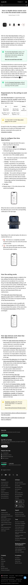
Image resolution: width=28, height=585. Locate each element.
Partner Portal (17, 561)
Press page (3, 561)
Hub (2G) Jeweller (12, 99)
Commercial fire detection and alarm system (7, 517)
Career (2, 564)
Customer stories (4, 512)
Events (2, 563)
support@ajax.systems (7, 454)
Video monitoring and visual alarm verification (20, 550)
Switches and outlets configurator (19, 536)
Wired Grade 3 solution (5, 520)
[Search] (26, 5)
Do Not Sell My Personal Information (8, 579)
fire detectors (13, 359)
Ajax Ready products (5, 494)
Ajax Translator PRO (19, 492)
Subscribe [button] (4, 446)
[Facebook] (2, 475)
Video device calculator (19, 528)
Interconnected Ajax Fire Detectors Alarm (14, 361)
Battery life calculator (19, 530)
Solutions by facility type (5, 514)
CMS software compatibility (20, 523)
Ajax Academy (18, 559)
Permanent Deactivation (14, 82)
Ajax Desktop (17, 485)
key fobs (14, 374)
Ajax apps (21, 101)
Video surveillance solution (6, 522)
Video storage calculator (19, 527)
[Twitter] (13, 475)
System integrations (5, 492)
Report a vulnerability (19, 575)
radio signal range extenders (16, 340)
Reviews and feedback (5, 570)
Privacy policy (11, 575)
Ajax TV (16, 491)
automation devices (15, 348)
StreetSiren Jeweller (10, 402)
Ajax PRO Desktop (18, 487)
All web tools (17, 540)
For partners (17, 557)
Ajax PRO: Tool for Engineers (20, 483)
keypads (14, 367)
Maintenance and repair (19, 514)
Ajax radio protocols (5, 498)
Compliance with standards (20, 516)
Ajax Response (18, 489)
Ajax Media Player (18, 496)
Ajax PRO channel (4, 568)
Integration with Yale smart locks (6, 525)
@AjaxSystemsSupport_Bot (8, 456)
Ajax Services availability (19, 525)
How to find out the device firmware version (15, 408)
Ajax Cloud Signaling (19, 494)
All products (3, 489)
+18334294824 (5, 453)
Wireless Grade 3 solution (6, 519)
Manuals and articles (19, 512)
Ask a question (5, 458)
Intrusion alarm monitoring (20, 547)
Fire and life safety (4, 485)
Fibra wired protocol (4, 496)
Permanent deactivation (7, 305)
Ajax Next (3, 566)
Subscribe (4, 435)
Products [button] (20, 1)
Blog (2, 557)
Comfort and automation (5, 487)
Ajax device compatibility (19, 521)
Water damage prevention (6, 527)
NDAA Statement (12, 577)
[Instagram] (9, 475)
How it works (3, 530)
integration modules (6, 132)
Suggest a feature (6, 469)
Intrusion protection (4, 482)
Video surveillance (4, 483)
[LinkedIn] (17, 475)
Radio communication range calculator (20, 533)
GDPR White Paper (4, 577)
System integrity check (7, 43)
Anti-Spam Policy (19, 579)
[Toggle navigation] (26, 2)
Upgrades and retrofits (5, 529)
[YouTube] (6, 475)
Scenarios (17, 498)
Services (2, 491)
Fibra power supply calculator (20, 538)
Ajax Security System (19, 482)
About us (2, 559)
